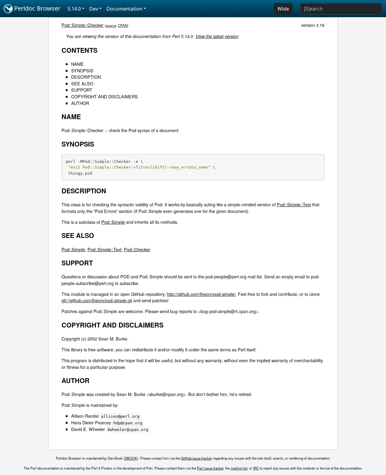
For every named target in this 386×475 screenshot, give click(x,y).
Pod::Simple (113, 222)
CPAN (122, 25)
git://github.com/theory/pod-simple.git (97, 300)
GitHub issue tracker (196, 458)
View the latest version (217, 36)
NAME (77, 64)
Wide (283, 8)
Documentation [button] (124, 8)
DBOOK (131, 458)
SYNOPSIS (82, 70)
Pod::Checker (137, 249)
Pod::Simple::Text (294, 204)
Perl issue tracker (210, 468)
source (111, 25)
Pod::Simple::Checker (82, 25)
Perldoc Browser (36, 8)
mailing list (239, 468)
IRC (256, 468)
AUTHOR (80, 103)
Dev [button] (93, 8)
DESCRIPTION (86, 77)
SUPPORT (81, 90)
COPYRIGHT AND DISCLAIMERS (104, 96)
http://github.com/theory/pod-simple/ (201, 294)
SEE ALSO (82, 83)
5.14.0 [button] (74, 8)
